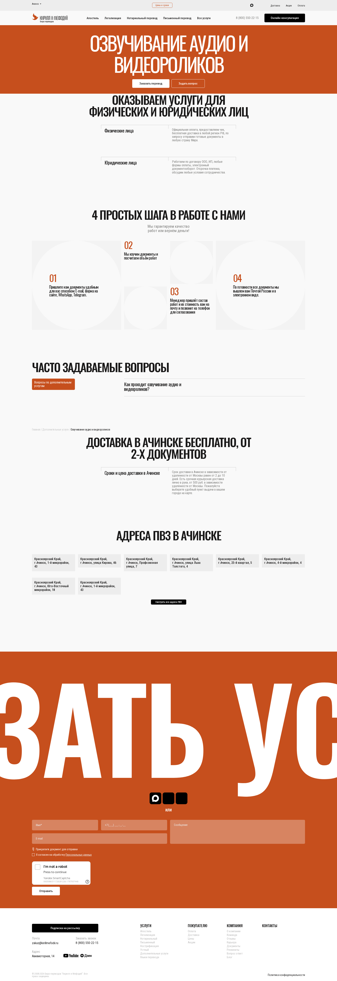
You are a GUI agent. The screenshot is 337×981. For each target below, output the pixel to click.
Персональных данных (79, 854)
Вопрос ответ (235, 953)
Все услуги (204, 18)
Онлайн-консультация (285, 18)
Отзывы (231, 938)
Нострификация (149, 946)
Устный (144, 949)
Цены (191, 938)
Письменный (147, 942)
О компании (233, 931)
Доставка (275, 5)
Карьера (231, 942)
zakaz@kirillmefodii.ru (45, 943)
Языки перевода (149, 957)
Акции (289, 5)
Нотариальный (148, 938)
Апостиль (93, 18)
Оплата (301, 5)
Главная (36, 429)
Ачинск (35, 4)
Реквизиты (233, 949)
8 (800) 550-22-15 (247, 18)
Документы (233, 946)
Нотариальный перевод (142, 18)
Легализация (113, 18)
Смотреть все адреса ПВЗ (168, 602)
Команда (232, 935)
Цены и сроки (162, 5)
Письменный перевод (177, 18)
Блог (229, 957)
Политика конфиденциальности (286, 975)
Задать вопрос (188, 83)
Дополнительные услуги (55, 429)
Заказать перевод (150, 83)
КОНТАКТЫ (269, 925)
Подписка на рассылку (65, 928)
